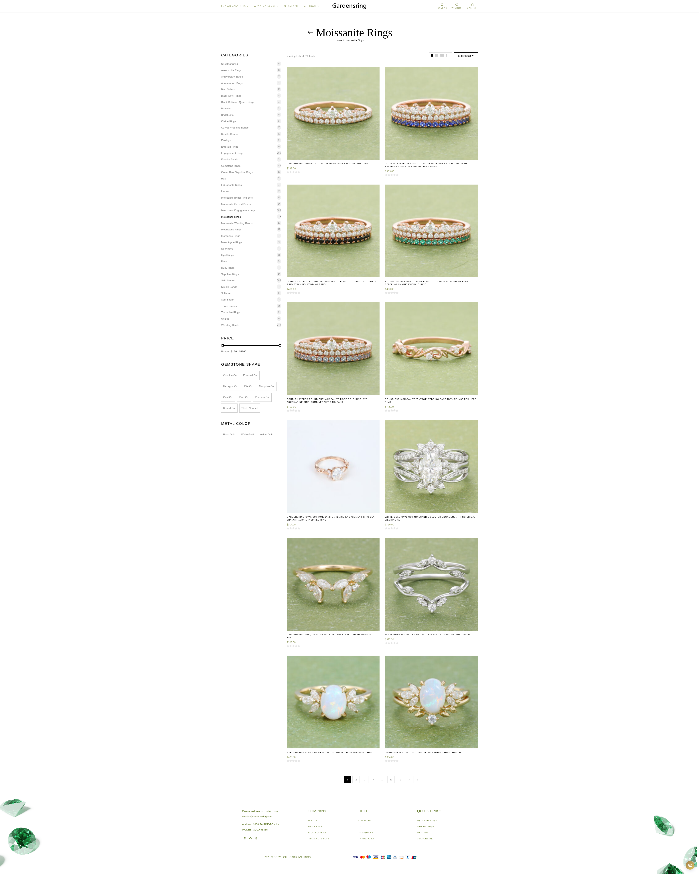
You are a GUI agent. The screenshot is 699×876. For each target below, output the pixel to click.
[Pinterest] (256, 838)
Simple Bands (229, 286)
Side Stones (228, 280)
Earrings (226, 140)
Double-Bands (229, 134)
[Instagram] (244, 838)
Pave (224, 261)
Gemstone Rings (230, 165)
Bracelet (226, 108)
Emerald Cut (250, 375)
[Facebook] (250, 838)
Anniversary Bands (232, 76)
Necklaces (227, 248)
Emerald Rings (229, 146)
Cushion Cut (230, 375)
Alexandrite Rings (231, 70)
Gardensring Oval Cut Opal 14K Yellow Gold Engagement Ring (330, 752)
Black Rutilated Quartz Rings (237, 102)
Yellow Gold (266, 434)
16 (399, 779)
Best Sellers (228, 89)
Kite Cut (248, 386)
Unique (225, 318)
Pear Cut (244, 397)
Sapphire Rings (230, 274)
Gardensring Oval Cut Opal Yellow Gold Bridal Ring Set (424, 752)
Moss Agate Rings (231, 242)
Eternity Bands (229, 159)
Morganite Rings (230, 235)
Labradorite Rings (231, 184)
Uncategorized (229, 63)
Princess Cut (262, 397)
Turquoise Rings (230, 312)
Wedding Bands (230, 325)
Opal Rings (227, 255)
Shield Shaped (249, 408)
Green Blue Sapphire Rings (237, 172)
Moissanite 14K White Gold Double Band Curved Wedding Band (427, 635)
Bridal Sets (227, 114)
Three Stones (229, 305)
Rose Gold (229, 434)
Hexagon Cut (230, 386)
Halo (223, 178)
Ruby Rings (227, 267)
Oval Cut (228, 397)
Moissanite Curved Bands (236, 204)
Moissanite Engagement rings (238, 210)
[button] (472, 6)
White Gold (247, 434)
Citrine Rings (228, 121)
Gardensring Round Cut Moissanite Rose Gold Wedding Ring (329, 164)
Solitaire (225, 293)
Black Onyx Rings (231, 95)
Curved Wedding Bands (234, 127)
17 (408, 779)
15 (391, 779)
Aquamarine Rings (231, 83)
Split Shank (227, 299)
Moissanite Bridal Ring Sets (237, 197)
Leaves (225, 191)
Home (338, 40)
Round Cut (229, 408)
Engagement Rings (232, 153)
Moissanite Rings (231, 216)
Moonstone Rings (231, 229)
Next (417, 779)
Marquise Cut (267, 386)
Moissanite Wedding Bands (236, 223)
